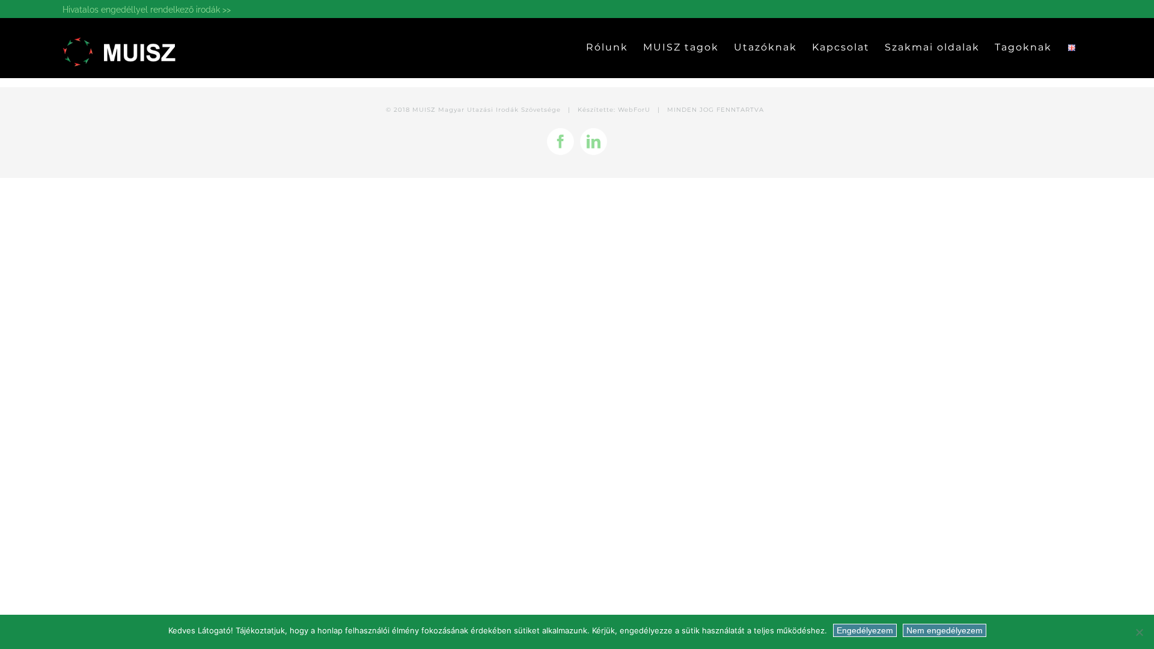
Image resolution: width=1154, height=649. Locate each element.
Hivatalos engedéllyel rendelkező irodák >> (147, 9)
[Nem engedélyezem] (1139, 632)
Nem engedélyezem (944, 630)
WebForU (634, 110)
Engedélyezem (865, 630)
